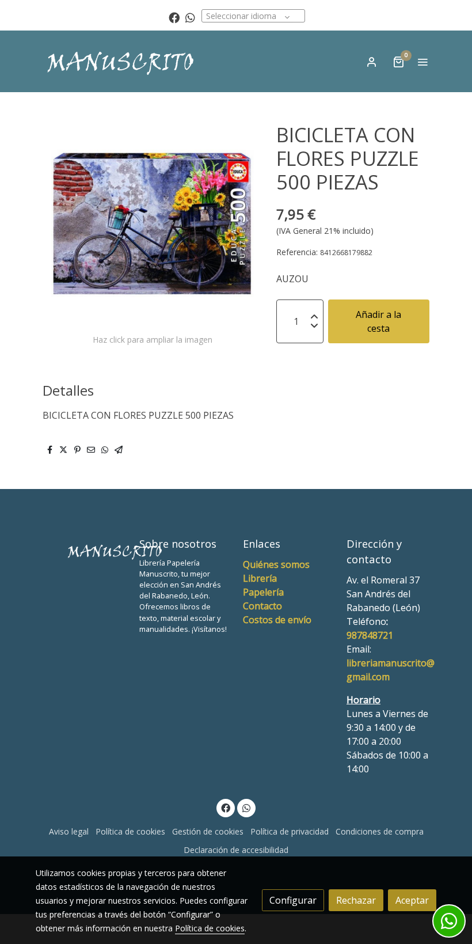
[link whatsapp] (190, 17)
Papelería (263, 592)
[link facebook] (174, 17)
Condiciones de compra (380, 831)
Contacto (262, 606)
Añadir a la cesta (378, 321)
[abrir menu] (422, 61)
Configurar (293, 900)
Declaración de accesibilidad (236, 849)
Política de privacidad (289, 831)
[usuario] (371, 61)
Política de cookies (130, 831)
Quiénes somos (276, 564)
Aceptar (412, 900)
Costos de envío (277, 619)
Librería (260, 578)
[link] (120, 61)
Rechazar (356, 900)
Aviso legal (69, 831)
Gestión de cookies (207, 831)
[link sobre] (81, 549)
